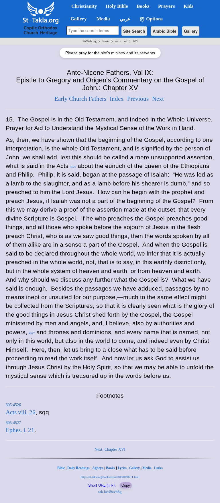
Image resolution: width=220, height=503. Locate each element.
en (116, 41)
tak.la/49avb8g (110, 492)
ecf (125, 41)
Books (110, 468)
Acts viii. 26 (21, 412)
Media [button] (102, 19)
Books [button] (143, 6)
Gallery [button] (77, 19)
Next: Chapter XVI (110, 449)
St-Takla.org (89, 41)
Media (147, 468)
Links (158, 468)
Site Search (134, 31)
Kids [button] (188, 6)
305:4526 (13, 405)
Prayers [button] (166, 6)
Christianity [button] (84, 6)
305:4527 (13, 423)
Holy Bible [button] (117, 6)
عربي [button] (125, 19)
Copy (125, 485)
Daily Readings (78, 468)
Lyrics (122, 468)
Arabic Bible (164, 31)
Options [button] (154, 19)
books (106, 41)
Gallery (191, 31)
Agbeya (97, 468)
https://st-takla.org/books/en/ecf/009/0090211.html (110, 477)
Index (117, 98)
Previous (138, 98)
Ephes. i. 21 (20, 430)
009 (135, 41)
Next (158, 98)
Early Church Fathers (80, 98)
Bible (61, 468)
